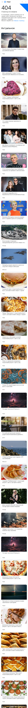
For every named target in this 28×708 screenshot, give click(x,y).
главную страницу (19, 20)
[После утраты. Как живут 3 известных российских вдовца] (14, 44)
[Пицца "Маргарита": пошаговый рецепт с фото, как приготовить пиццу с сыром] (14, 308)
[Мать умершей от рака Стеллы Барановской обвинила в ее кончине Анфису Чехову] (14, 68)
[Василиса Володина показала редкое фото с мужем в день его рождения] (14, 212)
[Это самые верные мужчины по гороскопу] (14, 116)
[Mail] (5, 2)
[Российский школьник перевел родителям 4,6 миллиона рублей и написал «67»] (14, 428)
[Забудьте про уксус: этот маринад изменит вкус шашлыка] (14, 524)
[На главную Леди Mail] (8, 2)
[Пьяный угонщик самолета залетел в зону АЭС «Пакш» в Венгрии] (14, 260)
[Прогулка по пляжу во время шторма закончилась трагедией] (14, 596)
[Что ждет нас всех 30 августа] (14, 548)
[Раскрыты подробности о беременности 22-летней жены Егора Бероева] (14, 188)
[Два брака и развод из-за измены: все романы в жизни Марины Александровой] (14, 140)
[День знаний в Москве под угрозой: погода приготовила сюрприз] (14, 500)
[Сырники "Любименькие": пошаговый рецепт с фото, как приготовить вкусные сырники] (14, 476)
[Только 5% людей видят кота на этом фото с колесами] (14, 380)
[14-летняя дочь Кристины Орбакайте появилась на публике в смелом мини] (14, 164)
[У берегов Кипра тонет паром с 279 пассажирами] (14, 452)
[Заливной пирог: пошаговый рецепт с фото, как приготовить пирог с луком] (14, 284)
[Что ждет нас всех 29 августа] (14, 404)
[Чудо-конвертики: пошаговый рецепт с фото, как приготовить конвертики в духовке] (14, 644)
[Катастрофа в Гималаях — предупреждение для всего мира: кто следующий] (14, 236)
